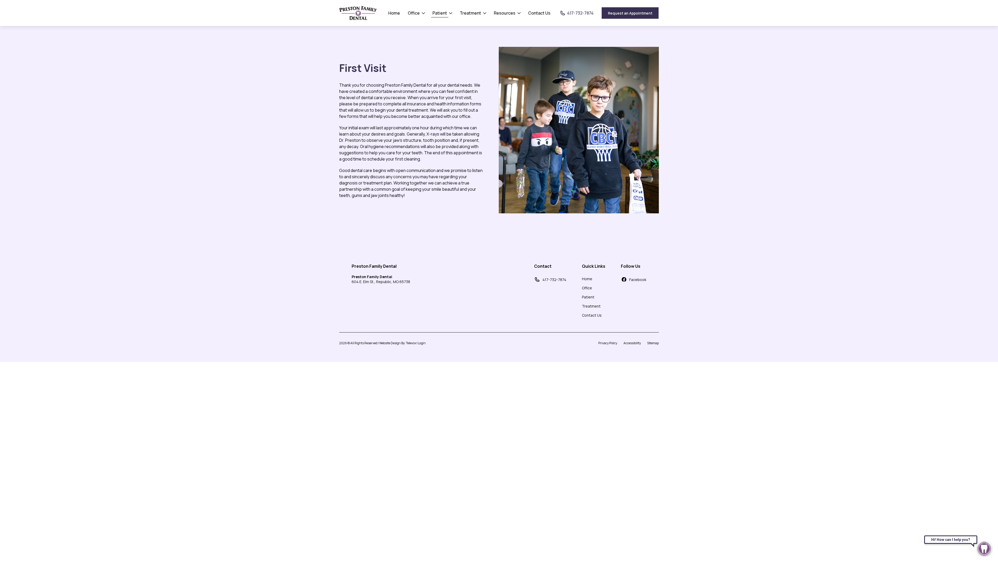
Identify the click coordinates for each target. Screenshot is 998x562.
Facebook (637, 279)
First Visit (362, 68)
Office (414, 13)
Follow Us (630, 266)
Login (422, 343)
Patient (439, 13)
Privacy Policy (607, 343)
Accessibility (632, 343)
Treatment (470, 13)
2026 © (382, 343)
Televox (411, 343)
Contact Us (539, 13)
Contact (542, 266)
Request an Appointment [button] (630, 13)
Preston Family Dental (374, 266)
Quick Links (593, 266)
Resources (504, 13)
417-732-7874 (554, 279)
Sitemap (653, 343)
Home (394, 13)
